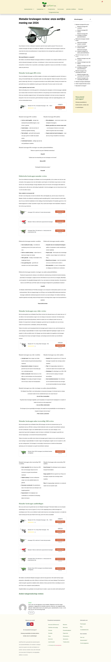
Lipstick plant (51, 642)
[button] (90, 19)
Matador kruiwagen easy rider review (82, 55)
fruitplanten (51, 9)
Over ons (82, 637)
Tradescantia (66, 642)
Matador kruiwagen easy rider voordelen (84, 59)
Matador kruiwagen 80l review (82, 24)
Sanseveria (65, 639)
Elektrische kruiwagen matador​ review (82, 39)
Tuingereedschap (54, 12)
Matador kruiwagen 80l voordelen (82, 27)
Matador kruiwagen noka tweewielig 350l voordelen (83, 75)
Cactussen (60, 9)
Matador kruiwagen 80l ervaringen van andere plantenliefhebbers (82, 35)
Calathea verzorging (53, 627)
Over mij (31, 612)
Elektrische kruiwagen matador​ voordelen (82, 43)
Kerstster (50, 639)
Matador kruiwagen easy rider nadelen (84, 62)
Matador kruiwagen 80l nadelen (82, 31)
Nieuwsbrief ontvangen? (80, 85)
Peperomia (65, 633)
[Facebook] (28, 624)
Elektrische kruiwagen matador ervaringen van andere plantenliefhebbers (83, 51)
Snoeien (80, 9)
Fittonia (50, 630)
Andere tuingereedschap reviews (82, 83)
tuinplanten (40, 9)
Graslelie (50, 633)
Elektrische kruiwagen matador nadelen (82, 47)
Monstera (65, 627)
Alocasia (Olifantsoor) (53, 624)
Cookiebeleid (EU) (84, 629)
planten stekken (71, 9)
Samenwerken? (83, 640)
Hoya (49, 636)
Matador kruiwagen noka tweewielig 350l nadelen (82, 78)
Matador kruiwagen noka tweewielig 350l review (80, 71)
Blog (81, 626)
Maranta (65, 624)
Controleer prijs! (60, 107)
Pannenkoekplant (67, 630)
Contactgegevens (84, 643)
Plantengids (83, 624)
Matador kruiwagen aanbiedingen (82, 81)
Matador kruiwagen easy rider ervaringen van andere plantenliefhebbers (84, 67)
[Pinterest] (31, 624)
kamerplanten (28, 9)
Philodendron (66, 636)
